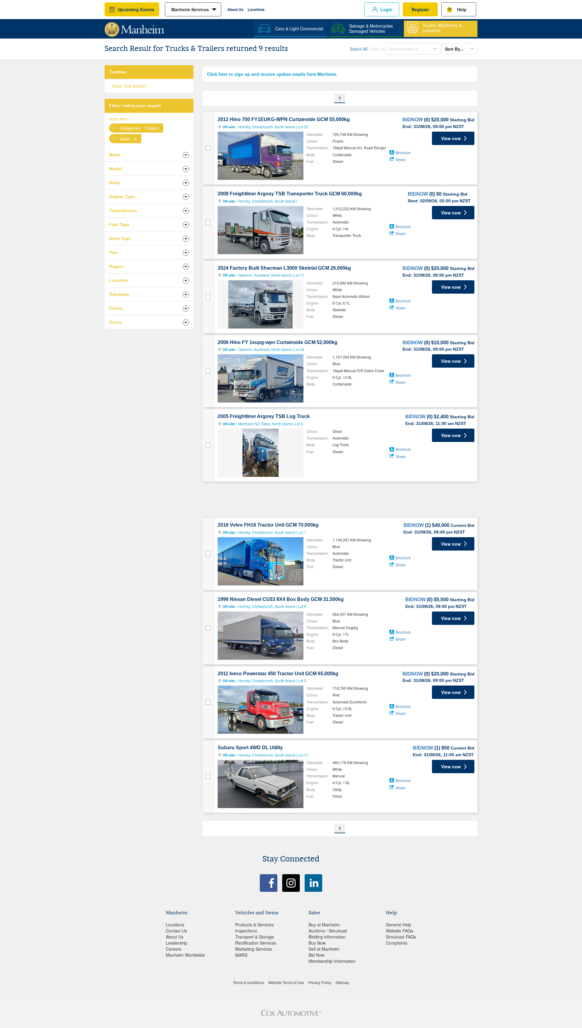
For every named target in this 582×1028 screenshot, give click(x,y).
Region (116, 266)
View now (451, 138)
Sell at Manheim (324, 949)
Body (114, 182)
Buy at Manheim (324, 925)
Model (115, 168)
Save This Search (129, 86)
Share (401, 159)
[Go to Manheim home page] (134, 27)
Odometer (119, 294)
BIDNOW (413, 119)
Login (386, 9)
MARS (241, 955)
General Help (398, 925)
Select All (358, 49)
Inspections (246, 931)
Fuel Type (119, 224)
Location (118, 280)
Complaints (396, 943)
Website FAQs (399, 931)
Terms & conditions (248, 982)
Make (114, 154)
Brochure (403, 152)
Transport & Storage (254, 937)
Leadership (176, 943)
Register (420, 9)
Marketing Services (253, 949)
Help (462, 9)
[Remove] (113, 128)
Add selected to (404, 49)
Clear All (377, 49)
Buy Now (317, 943)
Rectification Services (255, 943)
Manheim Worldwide (185, 955)
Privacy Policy (319, 982)
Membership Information (332, 961)
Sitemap (342, 982)
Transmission (123, 210)
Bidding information (327, 937)
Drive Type (120, 238)
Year (113, 252)
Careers (173, 949)
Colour (116, 308)
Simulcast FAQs (401, 937)
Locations (256, 9)
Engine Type (122, 196)
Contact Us (176, 931)
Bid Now (316, 955)
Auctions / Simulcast (328, 931)
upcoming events (136, 9)
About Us (235, 9)
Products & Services (254, 925)
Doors (115, 322)
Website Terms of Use (286, 982)
